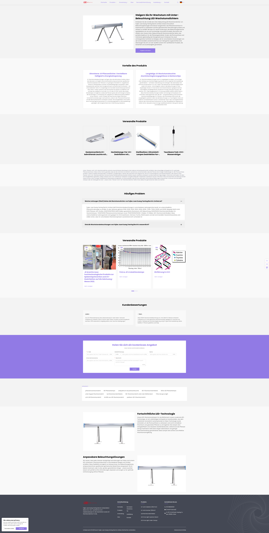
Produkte (112, 2)
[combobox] (118, 354)
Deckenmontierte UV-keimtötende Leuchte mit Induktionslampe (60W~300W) (95, 153)
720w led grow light (162, 394)
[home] (88, 2)
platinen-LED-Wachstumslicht (136, 397)
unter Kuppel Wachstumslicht (94, 394)
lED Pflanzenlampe (109, 391)
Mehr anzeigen (88, 286)
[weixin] (267, 267)
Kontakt (166, 2)
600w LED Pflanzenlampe (168, 391)
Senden (134, 369)
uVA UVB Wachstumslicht (93, 397)
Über (132, 2)
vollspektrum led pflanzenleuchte (128, 391)
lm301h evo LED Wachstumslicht (114, 397)
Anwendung (123, 2)
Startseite (104, 2)
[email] (267, 264)
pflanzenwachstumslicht (93, 391)
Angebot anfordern (145, 50)
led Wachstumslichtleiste (114, 394)
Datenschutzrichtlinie (180, 530)
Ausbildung (156, 2)
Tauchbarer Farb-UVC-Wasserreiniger (174, 153)
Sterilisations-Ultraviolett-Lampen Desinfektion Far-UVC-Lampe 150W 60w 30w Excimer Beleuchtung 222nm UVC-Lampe (147, 153)
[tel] (267, 260)
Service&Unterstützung (143, 2)
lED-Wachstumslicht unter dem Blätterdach (139, 394)
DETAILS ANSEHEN (95, 138)
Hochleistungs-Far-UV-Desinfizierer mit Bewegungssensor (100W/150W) (121, 153)
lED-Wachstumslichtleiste (150, 391)
